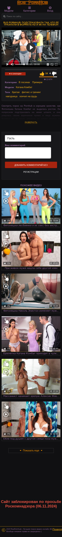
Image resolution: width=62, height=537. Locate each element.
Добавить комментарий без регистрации (31, 166)
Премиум (37, 82)
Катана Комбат (24, 87)
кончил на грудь (28, 96)
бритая (16, 92)
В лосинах (24, 82)
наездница (11, 96)
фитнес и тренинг (31, 92)
